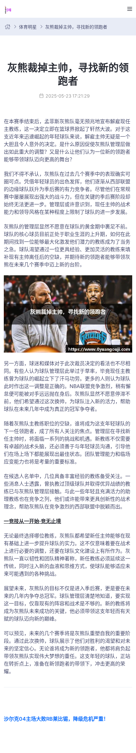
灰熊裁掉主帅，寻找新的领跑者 (76, 26)
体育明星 (28, 26)
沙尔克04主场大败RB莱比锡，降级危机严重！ (56, 719)
